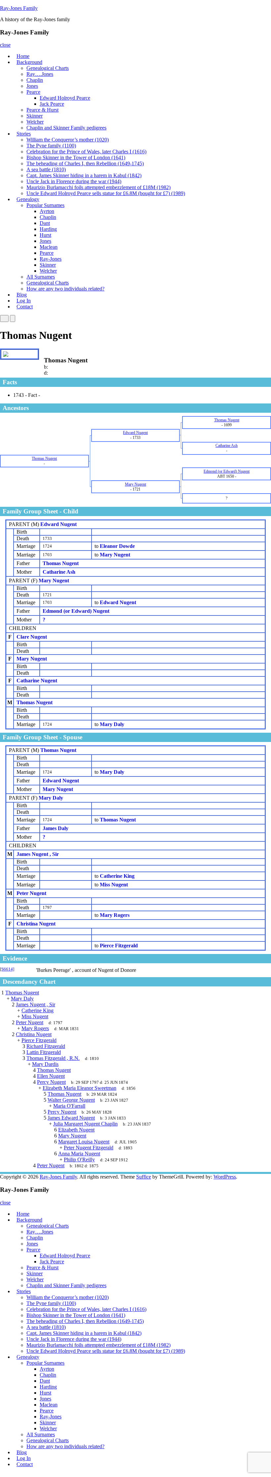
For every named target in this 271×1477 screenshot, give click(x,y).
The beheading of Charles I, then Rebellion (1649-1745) (85, 163)
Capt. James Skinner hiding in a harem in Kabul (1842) (83, 175)
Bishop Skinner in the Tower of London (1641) (75, 157)
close (5, 45)
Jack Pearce (52, 104)
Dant (45, 223)
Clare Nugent (32, 637)
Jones (32, 86)
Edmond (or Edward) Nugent (76, 611)
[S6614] (7, 969)
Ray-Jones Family (19, 8)
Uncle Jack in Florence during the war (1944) (73, 181)
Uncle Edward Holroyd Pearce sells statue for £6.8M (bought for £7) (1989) (105, 193)
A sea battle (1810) (46, 169)
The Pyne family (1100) (51, 145)
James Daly (55, 828)
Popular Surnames (45, 205)
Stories (24, 133)
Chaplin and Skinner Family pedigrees (66, 128)
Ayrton (47, 211)
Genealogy (28, 199)
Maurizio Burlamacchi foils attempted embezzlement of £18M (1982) (98, 187)
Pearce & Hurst (42, 110)
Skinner (34, 116)
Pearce (33, 92)
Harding (48, 229)
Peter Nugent (31, 893)
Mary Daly (51, 798)
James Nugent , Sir (38, 854)
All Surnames (40, 277)
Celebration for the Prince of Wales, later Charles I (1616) (86, 151)
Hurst (45, 235)
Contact (25, 306)
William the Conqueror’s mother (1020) (67, 139)
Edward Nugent (58, 524)
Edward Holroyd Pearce (65, 98)
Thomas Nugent (61, 563)
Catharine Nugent (37, 680)
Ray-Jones (50, 259)
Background (29, 62)
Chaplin (34, 80)
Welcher (35, 122)
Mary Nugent (54, 580)
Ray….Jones (39, 74)
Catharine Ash (59, 572)
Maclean (49, 247)
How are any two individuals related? (65, 288)
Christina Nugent (36, 923)
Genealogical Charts (47, 68)
